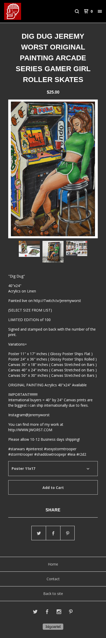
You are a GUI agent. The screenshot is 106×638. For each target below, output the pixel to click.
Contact (53, 578)
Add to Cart (53, 487)
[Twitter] (35, 612)
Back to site (53, 593)
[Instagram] (59, 612)
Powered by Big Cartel (53, 627)
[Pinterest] (70, 612)
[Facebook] (47, 612)
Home (53, 564)
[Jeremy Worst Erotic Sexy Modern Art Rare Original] (28, 11)
